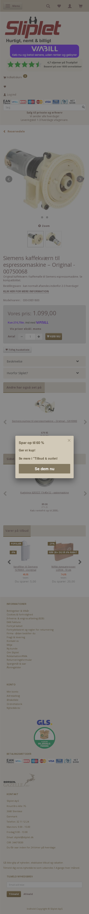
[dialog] (44, 457)
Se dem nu (44, 469)
